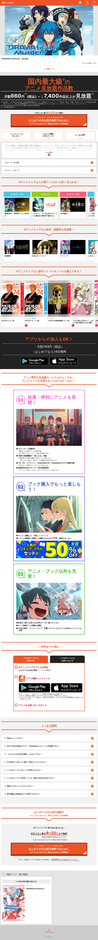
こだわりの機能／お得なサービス (48, 135)
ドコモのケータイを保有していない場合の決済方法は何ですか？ (31, 778)
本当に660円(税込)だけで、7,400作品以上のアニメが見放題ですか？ (33, 746)
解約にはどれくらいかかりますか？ (20, 786)
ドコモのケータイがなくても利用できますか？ (24, 770)
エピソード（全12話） (12, 162)
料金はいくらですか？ (15, 738)
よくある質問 (80, 135)
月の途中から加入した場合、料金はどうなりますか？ (27, 762)
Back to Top (49, 932)
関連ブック (50, 69)
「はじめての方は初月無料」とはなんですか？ (24, 754)
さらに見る (49, 152)
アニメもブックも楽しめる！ (16, 135)
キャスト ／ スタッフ (12, 170)
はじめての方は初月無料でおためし (49, 120)
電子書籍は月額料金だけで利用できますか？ (23, 794)
